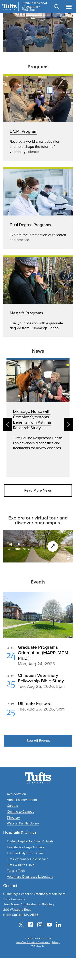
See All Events (38, 740)
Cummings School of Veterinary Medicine (34, 6)
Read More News (38, 490)
